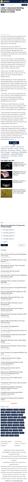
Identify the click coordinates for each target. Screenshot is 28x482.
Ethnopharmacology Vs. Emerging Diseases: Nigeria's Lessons (11, 387)
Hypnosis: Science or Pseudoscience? (19, 181)
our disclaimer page (18, 480)
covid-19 (23, 417)
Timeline (3, 250)
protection (4, 150)
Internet (11, 435)
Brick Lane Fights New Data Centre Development (11, 303)
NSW (18, 412)
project (22, 425)
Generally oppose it (9, 236)
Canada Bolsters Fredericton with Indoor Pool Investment (13, 335)
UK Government (5, 430)
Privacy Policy (4, 443)
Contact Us (17, 443)
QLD (11, 430)
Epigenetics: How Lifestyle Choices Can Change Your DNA (19, 164)
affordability (23, 152)
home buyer (14, 156)
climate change (15, 432)
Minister (18, 150)
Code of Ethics (18, 441)
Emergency (8, 427)
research (14, 412)
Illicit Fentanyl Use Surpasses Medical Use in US (14, 353)
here (14, 139)
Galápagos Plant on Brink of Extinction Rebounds (13, 281)
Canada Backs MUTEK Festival (10, 271)
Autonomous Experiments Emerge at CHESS (12, 398)
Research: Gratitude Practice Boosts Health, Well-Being (12, 309)
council (21, 148)
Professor (4, 414)
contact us (7, 480)
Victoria (6, 146)
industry (22, 422)
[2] (7, 470)
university (16, 409)
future (20, 430)
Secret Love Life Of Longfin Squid (11, 377)
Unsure (5, 241)
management (4, 157)
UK (19, 417)
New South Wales (12, 420)
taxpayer (7, 152)
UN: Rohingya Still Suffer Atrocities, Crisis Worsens (14, 260)
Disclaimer (3, 445)
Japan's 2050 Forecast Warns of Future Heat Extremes (13, 321)
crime (3, 427)
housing (18, 146)
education (10, 422)
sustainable (14, 427)
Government (11, 150)
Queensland (4, 417)
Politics (2, 4)
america (22, 432)
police (3, 412)
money (16, 148)
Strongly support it (8, 230)
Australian (10, 148)
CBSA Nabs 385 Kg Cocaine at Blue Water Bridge (13, 341)
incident (16, 435)
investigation (4, 425)
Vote (4, 245)
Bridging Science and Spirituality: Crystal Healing (19, 173)
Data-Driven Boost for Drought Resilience (14, 287)
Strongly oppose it (8, 239)
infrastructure (20, 420)
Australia (12, 146)
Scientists (15, 430)
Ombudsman (15, 152)
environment (14, 414)
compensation (5, 154)
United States (16, 425)
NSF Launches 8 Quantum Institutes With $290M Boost (14, 315)
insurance (3, 148)
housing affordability (17, 154)
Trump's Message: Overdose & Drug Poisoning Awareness (12, 363)
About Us (23, 443)
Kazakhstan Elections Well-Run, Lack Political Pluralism (12, 298)
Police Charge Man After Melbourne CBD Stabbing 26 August (13, 292)
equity (20, 156)
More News (14, 403)
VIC (23, 146)
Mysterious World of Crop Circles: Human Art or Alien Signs (19, 191)
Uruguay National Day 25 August (11, 358)
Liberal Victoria (5, 156)
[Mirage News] (5, 1)
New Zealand (21, 427)
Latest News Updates (6, 441)
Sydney (3, 432)
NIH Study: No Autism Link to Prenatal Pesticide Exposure (13, 266)
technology (16, 422)
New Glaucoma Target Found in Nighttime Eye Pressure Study (14, 276)
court (7, 435)
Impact (3, 435)
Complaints (17, 445)
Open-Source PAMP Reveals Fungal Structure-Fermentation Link (11, 372)
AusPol (10, 425)
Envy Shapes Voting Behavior (10, 326)
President (9, 432)
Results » (22, 245)
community (22, 409)
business (10, 417)
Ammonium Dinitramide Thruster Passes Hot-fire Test (13, 346)
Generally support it (9, 233)
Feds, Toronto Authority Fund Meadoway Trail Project (13, 255)
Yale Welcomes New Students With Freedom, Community (11, 393)
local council (4, 420)
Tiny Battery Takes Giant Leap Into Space (14, 383)
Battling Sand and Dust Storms (10, 368)
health (9, 414)
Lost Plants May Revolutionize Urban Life (14, 330)
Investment (4, 422)
